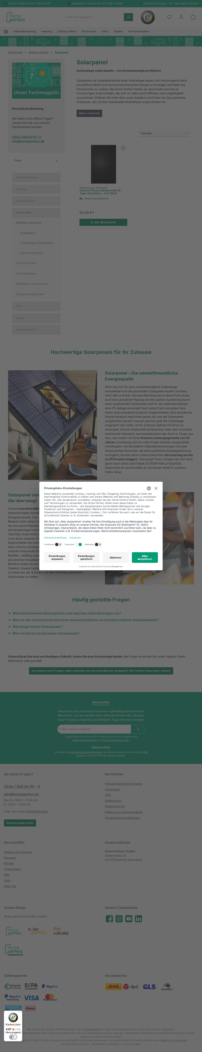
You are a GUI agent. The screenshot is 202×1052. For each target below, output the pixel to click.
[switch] (13, 1037)
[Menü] (20, 1013)
